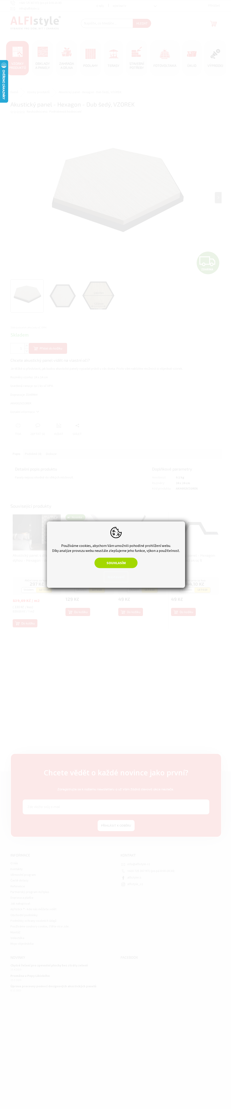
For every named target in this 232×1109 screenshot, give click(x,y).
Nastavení (114, 576)
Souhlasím (114, 562)
